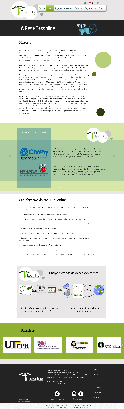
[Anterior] (10, 157)
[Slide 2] (59, 187)
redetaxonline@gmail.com (59, 384)
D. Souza (80, 405)
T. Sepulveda (72, 405)
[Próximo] (114, 157)
